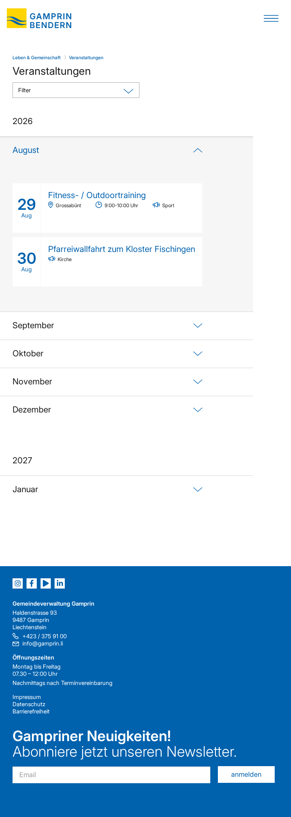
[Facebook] (32, 583)
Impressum (27, 697)
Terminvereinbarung (87, 682)
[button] (271, 18)
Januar (25, 489)
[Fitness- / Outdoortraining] (107, 208)
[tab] (107, 224)
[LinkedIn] (60, 583)
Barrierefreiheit (31, 711)
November (32, 381)
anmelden (246, 774)
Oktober (28, 353)
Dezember (32, 409)
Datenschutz (29, 704)
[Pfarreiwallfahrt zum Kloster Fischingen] (107, 262)
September (33, 325)
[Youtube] (46, 583)
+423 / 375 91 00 (44, 636)
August (26, 150)
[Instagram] (18, 583)
